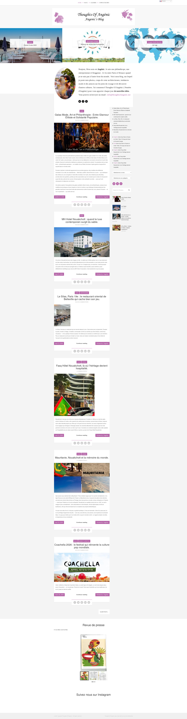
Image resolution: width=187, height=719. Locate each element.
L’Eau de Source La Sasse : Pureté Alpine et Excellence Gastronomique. (126, 217)
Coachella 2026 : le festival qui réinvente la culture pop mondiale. (81, 546)
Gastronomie (84, 293)
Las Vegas (123, 206)
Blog (86, 2)
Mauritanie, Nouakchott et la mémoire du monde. (82, 457)
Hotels (84, 362)
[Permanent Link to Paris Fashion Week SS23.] (116, 201)
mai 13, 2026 (59, 343)
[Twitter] (79, 101)
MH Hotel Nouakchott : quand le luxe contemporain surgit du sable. (82, 220)
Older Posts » (104, 612)
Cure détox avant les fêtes (61, 629)
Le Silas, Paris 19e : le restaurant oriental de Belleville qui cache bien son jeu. (81, 297)
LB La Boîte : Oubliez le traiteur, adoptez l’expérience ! (126, 227)
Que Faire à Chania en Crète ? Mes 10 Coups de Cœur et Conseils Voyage (122, 139)
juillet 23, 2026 (59, 197)
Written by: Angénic (102, 197)
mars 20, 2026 (59, 594)
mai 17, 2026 (59, 274)
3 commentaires (82, 460)
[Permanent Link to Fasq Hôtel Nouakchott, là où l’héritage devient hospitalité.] (74, 415)
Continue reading (81, 197)
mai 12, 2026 (59, 435)
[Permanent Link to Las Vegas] (116, 210)
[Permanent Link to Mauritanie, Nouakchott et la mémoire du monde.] (82, 492)
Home (79, 2)
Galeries (93, 2)
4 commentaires (82, 371)
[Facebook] (83, 101)
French (164, 1)
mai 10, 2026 (59, 522)
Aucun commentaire (81, 120)
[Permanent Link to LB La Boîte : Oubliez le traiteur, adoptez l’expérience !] (116, 230)
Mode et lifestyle (84, 541)
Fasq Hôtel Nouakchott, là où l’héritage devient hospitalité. (81, 367)
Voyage (84, 454)
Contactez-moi (104, 2)
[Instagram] (86, 101)
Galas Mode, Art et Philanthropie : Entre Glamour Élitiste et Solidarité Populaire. (82, 116)
